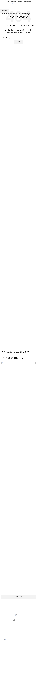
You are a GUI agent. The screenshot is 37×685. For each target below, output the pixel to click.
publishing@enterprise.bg (24, 1)
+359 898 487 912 (11, 1)
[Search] (5, 4)
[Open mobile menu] (2, 4)
